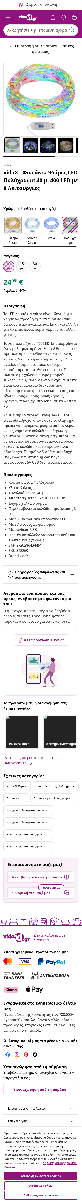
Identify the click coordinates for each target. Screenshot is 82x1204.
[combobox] (40, 30)
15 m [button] (22, 266)
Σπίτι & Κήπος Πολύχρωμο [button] (55, 786)
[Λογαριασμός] (53, 17)
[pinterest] (26, 1054)
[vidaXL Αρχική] (28, 17)
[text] (13, 283)
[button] (13, 231)
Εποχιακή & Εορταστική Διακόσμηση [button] (30, 810)
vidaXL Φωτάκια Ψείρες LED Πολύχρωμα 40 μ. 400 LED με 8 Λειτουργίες (40, 180)
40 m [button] (9, 266)
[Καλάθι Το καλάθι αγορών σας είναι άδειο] (74, 17)
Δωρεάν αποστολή (41, 4)
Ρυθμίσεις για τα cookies (40, 1195)
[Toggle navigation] (8, 17)
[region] (41, 1164)
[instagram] (17, 1054)
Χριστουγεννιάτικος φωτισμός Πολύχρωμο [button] (30, 846)
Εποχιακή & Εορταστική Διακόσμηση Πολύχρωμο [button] (30, 822)
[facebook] (7, 1054)
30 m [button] (35, 266)
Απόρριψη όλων (41, 1186)
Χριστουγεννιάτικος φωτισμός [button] (29, 834)
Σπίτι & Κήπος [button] (17, 786)
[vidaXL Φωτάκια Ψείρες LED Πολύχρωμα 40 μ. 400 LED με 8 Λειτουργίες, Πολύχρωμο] (41, 99)
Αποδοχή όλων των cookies (41, 1176)
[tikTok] (35, 1054)
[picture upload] (41, 670)
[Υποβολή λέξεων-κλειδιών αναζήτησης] (71, 29)
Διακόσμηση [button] (16, 798)
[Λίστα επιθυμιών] (63, 17)
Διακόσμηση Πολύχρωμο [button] (52, 798)
